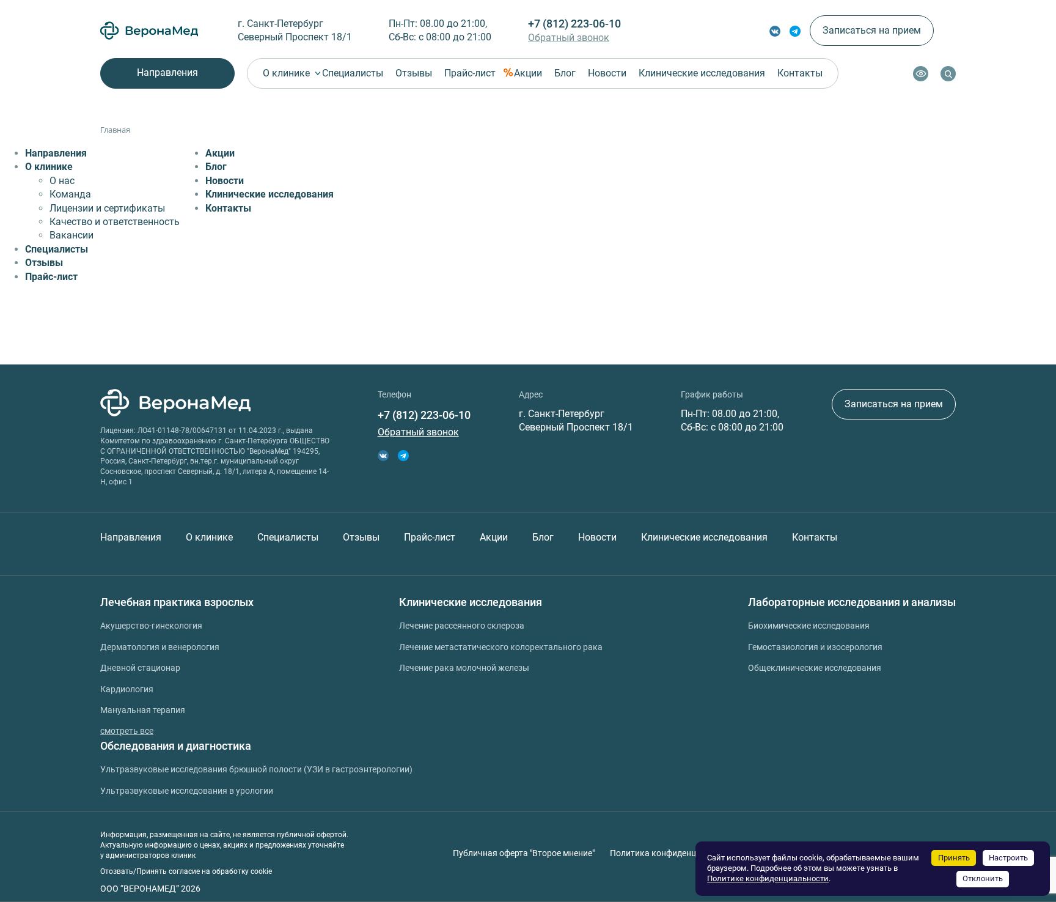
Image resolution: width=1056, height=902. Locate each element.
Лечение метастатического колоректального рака (501, 647)
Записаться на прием (872, 30)
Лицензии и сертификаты (107, 208)
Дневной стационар (140, 668)
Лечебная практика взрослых (177, 602)
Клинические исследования (702, 73)
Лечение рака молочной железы (464, 668)
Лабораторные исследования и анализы (852, 602)
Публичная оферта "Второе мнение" (524, 853)
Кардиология (126, 689)
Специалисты (352, 73)
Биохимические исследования (809, 625)
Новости (607, 73)
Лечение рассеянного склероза (461, 625)
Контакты (800, 73)
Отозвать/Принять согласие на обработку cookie (186, 871)
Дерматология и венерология (159, 647)
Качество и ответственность (115, 221)
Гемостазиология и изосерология (815, 647)
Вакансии (72, 235)
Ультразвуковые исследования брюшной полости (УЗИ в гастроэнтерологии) (256, 769)
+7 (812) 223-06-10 (574, 23)
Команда (70, 194)
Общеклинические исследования (814, 668)
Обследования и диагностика (175, 745)
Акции (528, 73)
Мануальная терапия (142, 710)
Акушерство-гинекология (151, 625)
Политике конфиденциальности (768, 878)
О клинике (286, 73)
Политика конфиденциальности (674, 853)
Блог (565, 73)
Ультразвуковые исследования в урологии (186, 791)
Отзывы (413, 73)
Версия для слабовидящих (920, 73)
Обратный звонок (568, 37)
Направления (167, 72)
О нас (62, 181)
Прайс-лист (470, 73)
